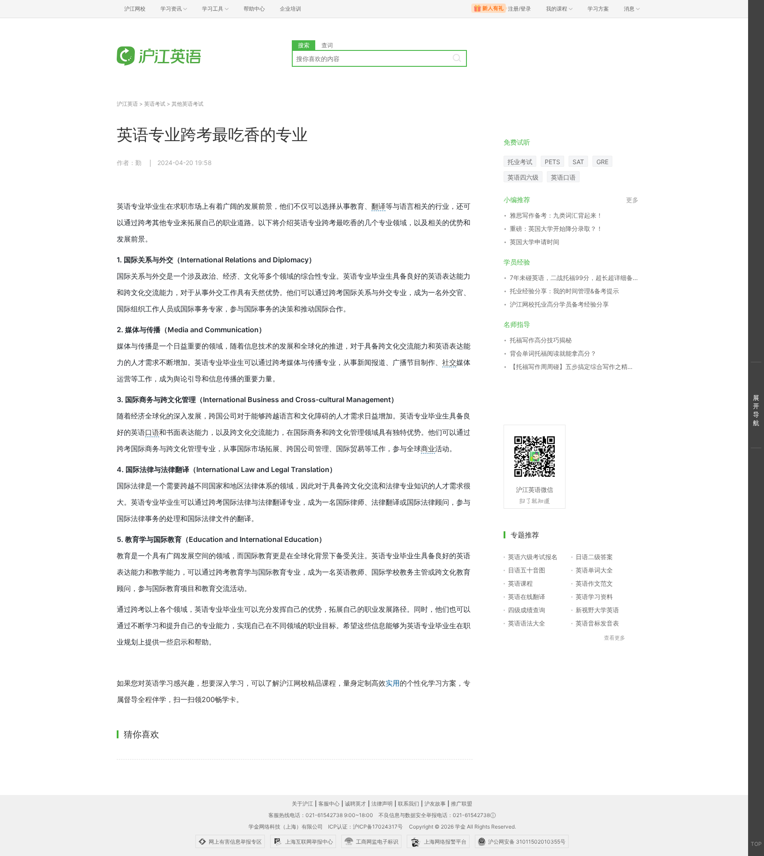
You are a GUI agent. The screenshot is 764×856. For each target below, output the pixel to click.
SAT (578, 161)
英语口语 (563, 177)
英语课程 (520, 583)
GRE (602, 161)
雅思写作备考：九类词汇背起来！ (556, 215)
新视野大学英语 (597, 610)
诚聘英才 (355, 803)
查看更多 (614, 637)
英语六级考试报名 (533, 556)
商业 (428, 448)
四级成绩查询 (526, 610)
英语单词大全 (594, 570)
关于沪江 (302, 803)
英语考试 (154, 103)
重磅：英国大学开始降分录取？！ (556, 228)
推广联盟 (461, 803)
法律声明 (382, 803)
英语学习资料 (594, 596)
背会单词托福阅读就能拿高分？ (553, 353)
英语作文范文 (594, 583)
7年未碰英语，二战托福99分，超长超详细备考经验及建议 (574, 277)
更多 (632, 199)
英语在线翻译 (526, 596)
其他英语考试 (187, 103)
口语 (152, 432)
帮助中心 (254, 8)
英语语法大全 (526, 623)
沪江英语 (127, 103)
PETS (552, 161)
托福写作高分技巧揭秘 (541, 340)
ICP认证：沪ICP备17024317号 (365, 826)
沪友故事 (435, 803)
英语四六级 (523, 177)
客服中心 (329, 803)
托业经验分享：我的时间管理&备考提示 (564, 291)
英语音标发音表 (597, 623)
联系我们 (408, 803)
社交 (449, 362)
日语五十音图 (526, 570)
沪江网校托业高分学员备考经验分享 (559, 304)
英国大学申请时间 (534, 242)
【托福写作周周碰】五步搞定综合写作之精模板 (574, 366)
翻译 (378, 206)
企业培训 (290, 8)
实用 (393, 683)
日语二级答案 (594, 556)
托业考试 (520, 161)
